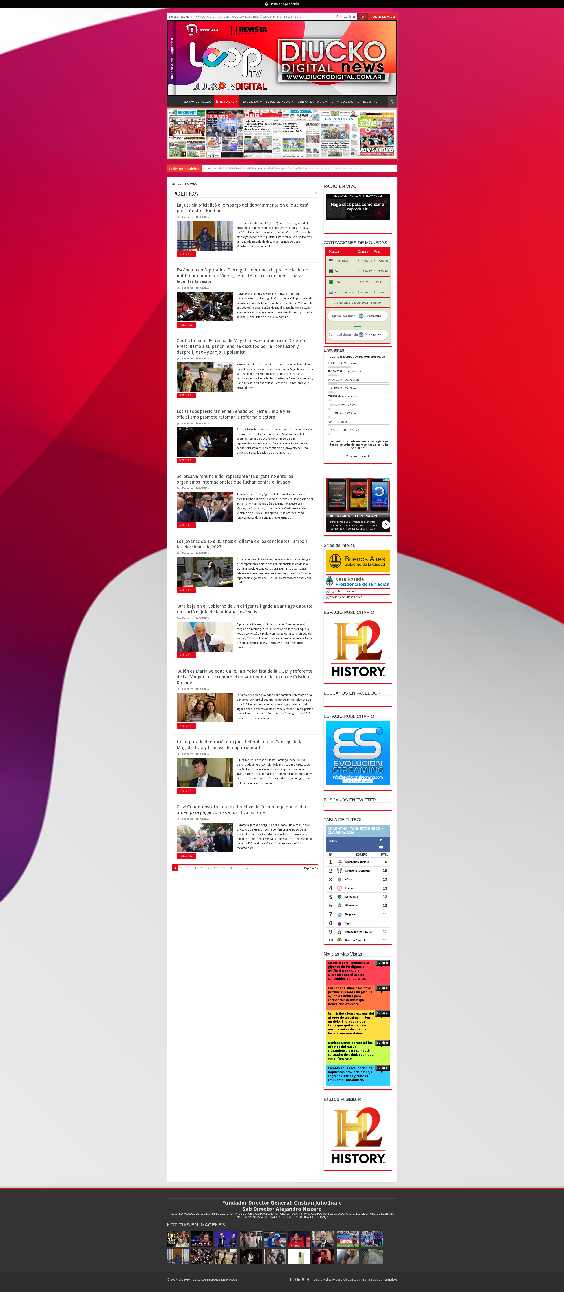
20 (223, 868)
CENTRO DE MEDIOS (197, 101)
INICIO (175, 101)
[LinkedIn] (345, 17)
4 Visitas (383, 962)
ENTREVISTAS (367, 101)
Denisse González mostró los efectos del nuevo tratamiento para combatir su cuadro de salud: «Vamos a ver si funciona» (351, 1050)
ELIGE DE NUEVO (278, 101)
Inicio (179, 184)
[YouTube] (350, 17)
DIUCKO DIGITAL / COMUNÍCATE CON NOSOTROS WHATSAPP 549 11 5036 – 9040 (250, 16)
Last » (248, 868)
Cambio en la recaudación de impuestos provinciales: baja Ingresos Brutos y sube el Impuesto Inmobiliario (350, 1074)
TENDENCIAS (250, 101)
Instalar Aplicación (284, 4)
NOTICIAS (227, 101)
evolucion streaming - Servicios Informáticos (369, 1279)
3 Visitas (383, 988)
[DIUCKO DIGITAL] (282, 58)
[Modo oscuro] (392, 101)
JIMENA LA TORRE (311, 101)
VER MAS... (186, 254)
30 (231, 868)
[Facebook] (337, 17)
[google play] (354, 17)
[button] (391, 133)
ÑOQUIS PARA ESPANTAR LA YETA (226, 168)
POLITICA (204, 217)
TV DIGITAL (344, 101)
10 (215, 868)
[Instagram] (341, 17)
